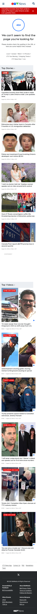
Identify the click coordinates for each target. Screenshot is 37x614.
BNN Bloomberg (7, 602)
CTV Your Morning (12, 56)
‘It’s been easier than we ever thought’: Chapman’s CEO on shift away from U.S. (17, 325)
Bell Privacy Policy (25, 588)
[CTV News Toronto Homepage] (18, 4)
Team (4, 568)
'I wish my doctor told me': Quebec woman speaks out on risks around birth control (17, 185)
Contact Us (16, 565)
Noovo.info (23, 600)
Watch (20, 54)
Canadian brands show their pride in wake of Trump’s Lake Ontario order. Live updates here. (18, 94)
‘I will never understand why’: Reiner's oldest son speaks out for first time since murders (18, 459)
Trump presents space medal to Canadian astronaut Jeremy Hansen (18, 415)
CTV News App (7, 565)
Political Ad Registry (26, 593)
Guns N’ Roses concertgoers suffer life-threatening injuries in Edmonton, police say (18, 215)
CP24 (4, 600)
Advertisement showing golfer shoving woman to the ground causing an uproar (17, 370)
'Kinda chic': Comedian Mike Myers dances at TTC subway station (18, 504)
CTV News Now (16, 59)
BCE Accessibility (7, 590)
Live (24, 59)
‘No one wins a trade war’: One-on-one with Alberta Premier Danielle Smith (18, 549)
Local (8, 54)
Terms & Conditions (26, 590)
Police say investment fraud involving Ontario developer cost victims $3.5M (18, 155)
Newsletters (29, 565)
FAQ (23, 565)
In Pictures (26, 54)
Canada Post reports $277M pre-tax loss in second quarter (18, 245)
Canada (13, 54)
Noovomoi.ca (24, 602)
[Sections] (3, 4)
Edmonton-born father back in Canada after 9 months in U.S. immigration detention (18, 125)
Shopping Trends (24, 56)
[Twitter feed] (18, 575)
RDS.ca (22, 604)
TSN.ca (4, 604)
